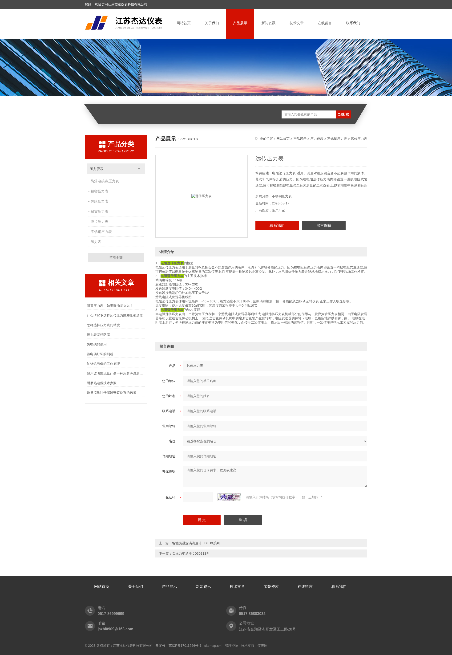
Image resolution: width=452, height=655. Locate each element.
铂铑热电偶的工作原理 (103, 364)
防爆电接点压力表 (105, 181)
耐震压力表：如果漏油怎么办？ (110, 306)
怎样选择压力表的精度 (103, 325)
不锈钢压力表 (101, 232)
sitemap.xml (213, 645)
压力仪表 (96, 169)
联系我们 (353, 23)
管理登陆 (231, 645)
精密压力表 (99, 191)
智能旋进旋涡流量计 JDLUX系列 (196, 543)
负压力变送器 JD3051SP (190, 553)
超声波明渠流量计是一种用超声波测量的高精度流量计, (116, 373)
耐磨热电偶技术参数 (102, 383)
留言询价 (323, 226)
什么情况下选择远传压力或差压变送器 (115, 315)
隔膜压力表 (99, 201)
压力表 (96, 242)
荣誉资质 (271, 587)
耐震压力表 (99, 211)
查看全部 (116, 257)
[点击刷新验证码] (229, 497)
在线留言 (325, 23)
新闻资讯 (268, 23)
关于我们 (212, 23)
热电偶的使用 (97, 344)
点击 (139, 168)
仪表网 (262, 645)
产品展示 (240, 23)
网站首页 (184, 23)
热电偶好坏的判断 (100, 354)
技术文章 (297, 23)
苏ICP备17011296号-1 (185, 645)
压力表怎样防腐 (98, 335)
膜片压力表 (99, 222)
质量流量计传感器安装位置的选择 (111, 393)
